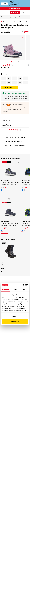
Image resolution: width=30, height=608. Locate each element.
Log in (4, 108)
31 (9, 78)
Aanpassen (14, 316)
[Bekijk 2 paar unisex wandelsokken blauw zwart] (10, 251)
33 (20, 78)
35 (3, 82)
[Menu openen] (2, 12)
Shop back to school (16, 8)
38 (20, 82)
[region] (15, 3)
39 (25, 82)
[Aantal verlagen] (21, 87)
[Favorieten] (25, 12)
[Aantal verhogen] (27, 87)
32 (14, 78)
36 (9, 82)
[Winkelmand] (28, 12)
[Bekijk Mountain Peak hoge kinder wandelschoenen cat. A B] (10, 169)
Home (10, 22)
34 (25, 78)
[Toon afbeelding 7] (18, 61)
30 (3, 78)
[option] (1, 190)
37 (14, 82)
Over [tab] (24, 289)
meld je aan (5, 109)
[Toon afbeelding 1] (11, 61)
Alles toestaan (15, 321)
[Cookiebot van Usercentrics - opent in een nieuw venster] (21, 285)
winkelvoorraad (18, 96)
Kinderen (16, 22)
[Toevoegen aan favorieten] (18, 162)
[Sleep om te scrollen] (4, 233)
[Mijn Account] (23, 12)
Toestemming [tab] (5, 289)
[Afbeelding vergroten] (23, 58)
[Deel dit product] (27, 65)
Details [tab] (15, 289)
